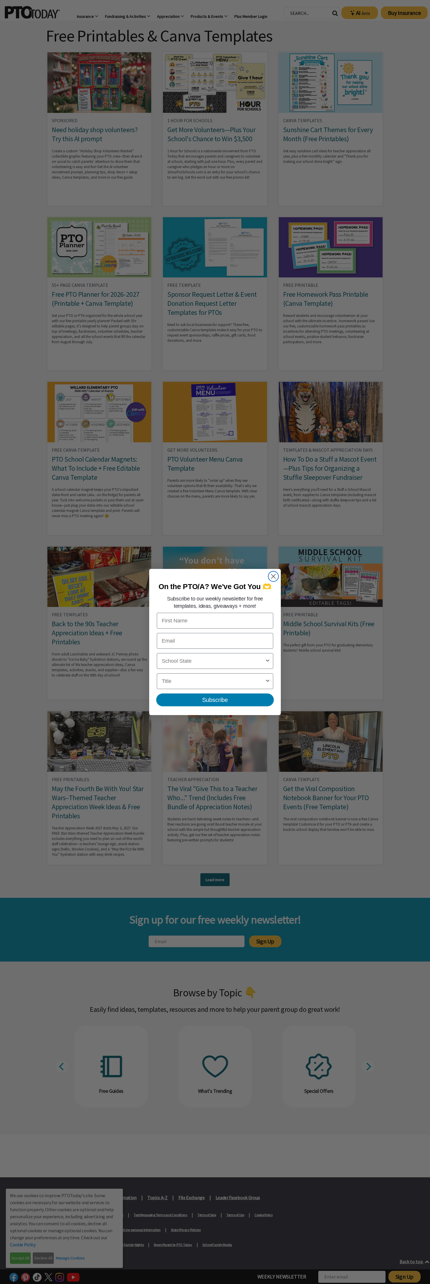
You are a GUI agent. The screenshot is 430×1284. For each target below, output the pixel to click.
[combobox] (213, 661)
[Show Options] (268, 661)
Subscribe (215, 700)
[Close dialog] (273, 576)
